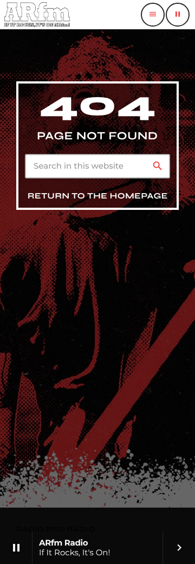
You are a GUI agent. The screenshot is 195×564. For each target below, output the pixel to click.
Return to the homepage (98, 196)
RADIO (31, 529)
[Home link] (37, 14)
